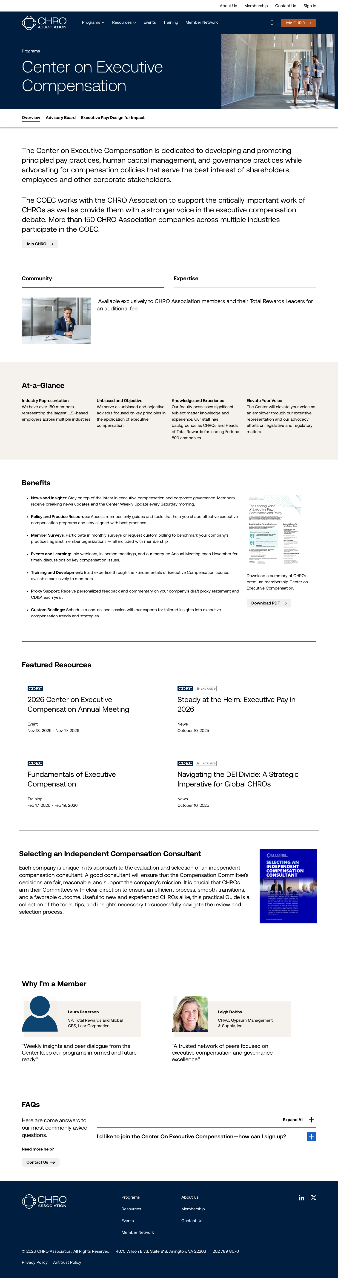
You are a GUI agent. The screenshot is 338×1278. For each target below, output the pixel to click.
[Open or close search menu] (272, 23)
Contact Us (285, 5)
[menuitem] (31, 117)
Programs (131, 1197)
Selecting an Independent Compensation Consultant (110, 854)
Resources (131, 1209)
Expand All (293, 1119)
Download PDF (265, 603)
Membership (256, 5)
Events (150, 22)
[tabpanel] (169, 321)
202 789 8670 (226, 1251)
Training (170, 22)
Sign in (310, 5)
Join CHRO (295, 23)
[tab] (93, 280)
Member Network (202, 22)
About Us (228, 5)
